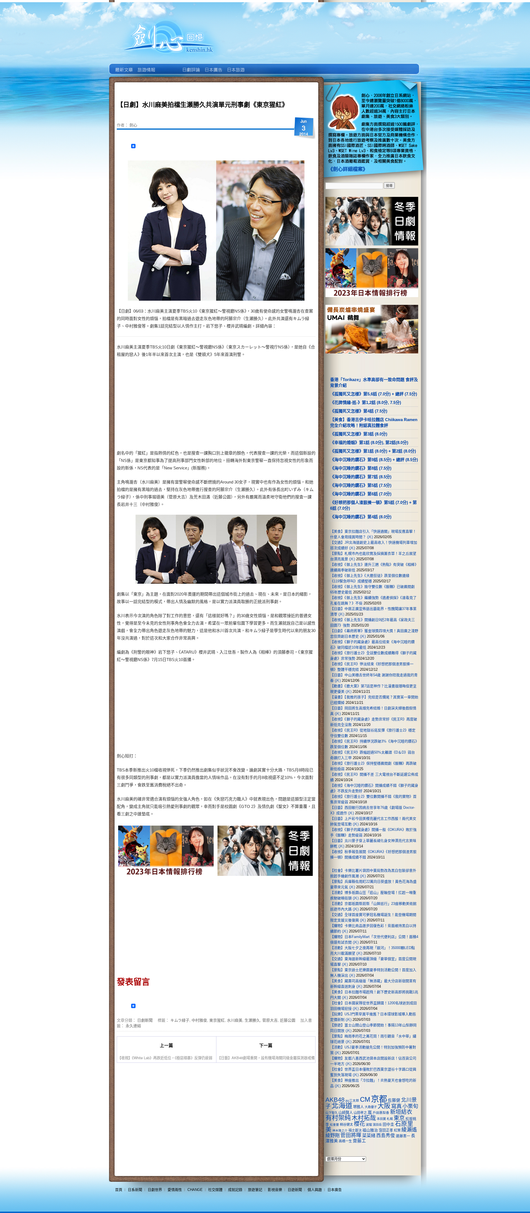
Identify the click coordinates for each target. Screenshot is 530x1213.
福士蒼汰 (355, 1130)
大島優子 (371, 1107)
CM (365, 1099)
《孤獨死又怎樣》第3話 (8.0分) (358, 434)
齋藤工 (359, 1140)
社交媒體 (215, 1190)
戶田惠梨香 (381, 1112)
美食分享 (258, 65)
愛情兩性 (175, 1190)
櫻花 (359, 1124)
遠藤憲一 (403, 1136)
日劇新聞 (145, 1020)
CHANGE (195, 1190)
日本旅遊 (235, 65)
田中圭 (388, 1124)
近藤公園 (287, 1020)
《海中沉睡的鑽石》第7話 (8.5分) (360, 476)
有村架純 (338, 1117)
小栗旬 (410, 1106)
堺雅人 (358, 1107)
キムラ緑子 (179, 1020)
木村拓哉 (364, 1117)
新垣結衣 (401, 1112)
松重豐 (334, 1124)
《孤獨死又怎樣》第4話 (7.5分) (358, 411)
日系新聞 (135, 1190)
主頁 (123, 65)
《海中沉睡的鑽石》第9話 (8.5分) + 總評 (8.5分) (374, 459)
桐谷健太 (346, 1125)
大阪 (384, 1105)
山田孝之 (360, 1113)
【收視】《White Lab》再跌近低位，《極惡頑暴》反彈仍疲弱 (165, 1057)
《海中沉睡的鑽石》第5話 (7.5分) (360, 485)
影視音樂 (275, 1190)
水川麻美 (234, 1020)
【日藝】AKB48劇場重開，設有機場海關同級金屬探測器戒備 (266, 1057)
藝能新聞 (146, 65)
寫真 (396, 1106)
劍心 (133, 125)
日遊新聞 (295, 1190)
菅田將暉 (350, 1135)
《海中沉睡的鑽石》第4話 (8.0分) (360, 516)
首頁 (118, 1190)
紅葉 (397, 1130)
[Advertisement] (264, 404)
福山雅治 (370, 1130)
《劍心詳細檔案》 (348, 169)
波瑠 (369, 1124)
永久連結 (133, 1025)
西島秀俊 (385, 1135)
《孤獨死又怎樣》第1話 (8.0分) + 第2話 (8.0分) (373, 451)
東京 (399, 1118)
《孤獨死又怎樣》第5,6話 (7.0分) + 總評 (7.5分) (373, 394)
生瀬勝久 (252, 1020)
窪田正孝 (386, 1130)
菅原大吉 (270, 1020)
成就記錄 (235, 1190)
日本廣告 (213, 65)
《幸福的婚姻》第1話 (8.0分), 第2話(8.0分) (369, 442)
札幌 (390, 1118)
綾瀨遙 (409, 1130)
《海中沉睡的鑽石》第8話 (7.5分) (360, 468)
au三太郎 (352, 1100)
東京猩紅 (217, 1020)
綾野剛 (332, 1135)
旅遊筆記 (255, 1190)
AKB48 (334, 1099)
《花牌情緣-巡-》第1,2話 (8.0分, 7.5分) (365, 402)
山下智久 (331, 1112)
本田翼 (381, 1118)
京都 (379, 1098)
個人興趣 (315, 1190)
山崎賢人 (345, 1113)
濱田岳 (377, 1124)
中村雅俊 (199, 1020)
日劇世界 (190, 65)
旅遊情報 (168, 65)
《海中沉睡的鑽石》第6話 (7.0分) (360, 493)
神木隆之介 (340, 1130)
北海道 (342, 1105)
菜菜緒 (368, 1135)
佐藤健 (394, 1100)
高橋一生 (345, 1141)
